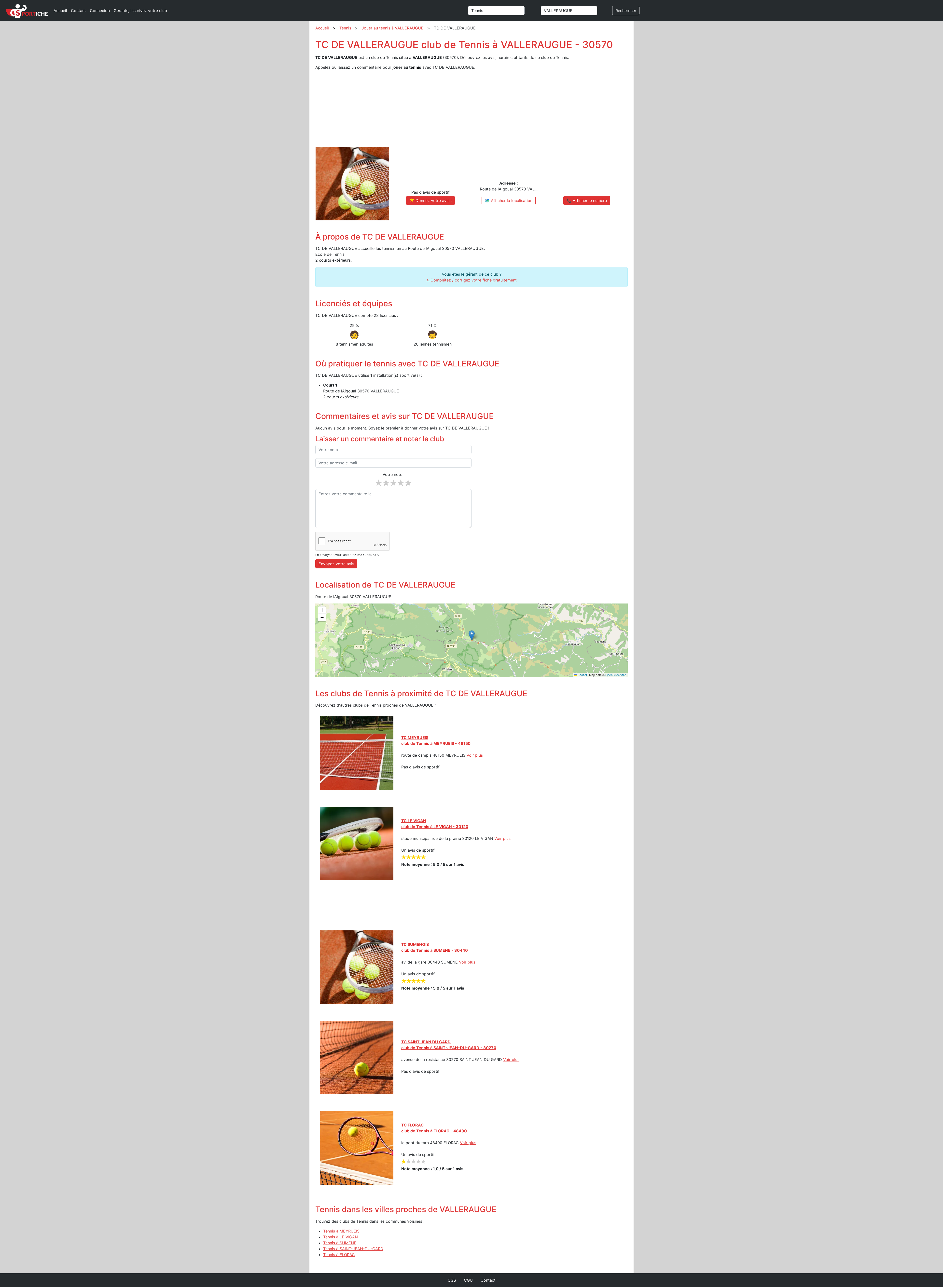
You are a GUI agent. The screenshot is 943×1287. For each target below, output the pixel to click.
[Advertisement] (462, 108)
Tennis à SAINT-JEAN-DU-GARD (353, 1248)
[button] (472, 635)
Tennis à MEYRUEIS (341, 1231)
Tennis (345, 28)
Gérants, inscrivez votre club (140, 10)
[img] (471, 640)
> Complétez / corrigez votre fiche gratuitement (472, 280)
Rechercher (625, 10)
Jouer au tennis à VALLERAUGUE (392, 28)
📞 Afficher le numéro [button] (587, 200)
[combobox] (502, 10)
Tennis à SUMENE (339, 1242)
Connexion (100, 10)
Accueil (60, 10)
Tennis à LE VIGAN (340, 1236)
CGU (468, 1280)
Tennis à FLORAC (339, 1254)
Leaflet (582, 675)
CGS (452, 1280)
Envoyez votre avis (336, 563)
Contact (78, 10)
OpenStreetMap (615, 675)
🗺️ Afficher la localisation (508, 200)
